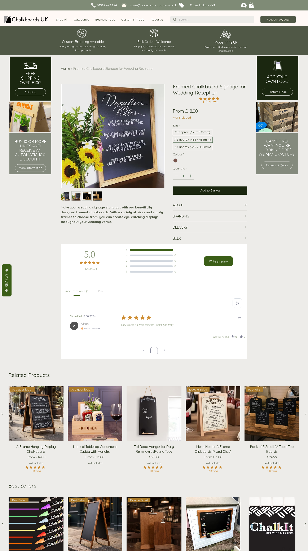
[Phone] (93, 5)
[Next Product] (305, 413)
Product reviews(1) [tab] (77, 291)
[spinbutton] (183, 176)
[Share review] (239, 317)
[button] (81, 19)
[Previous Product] (2, 413)
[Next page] (164, 351)
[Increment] (190, 176)
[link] (251, 5)
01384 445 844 (107, 5)
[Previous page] (143, 351)
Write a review (218, 261)
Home (65, 68)
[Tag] (181, 5)
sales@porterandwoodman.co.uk (153, 5)
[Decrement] (176, 176)
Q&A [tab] (100, 291)
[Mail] (124, 5)
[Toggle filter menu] (237, 303)
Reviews (6, 280)
